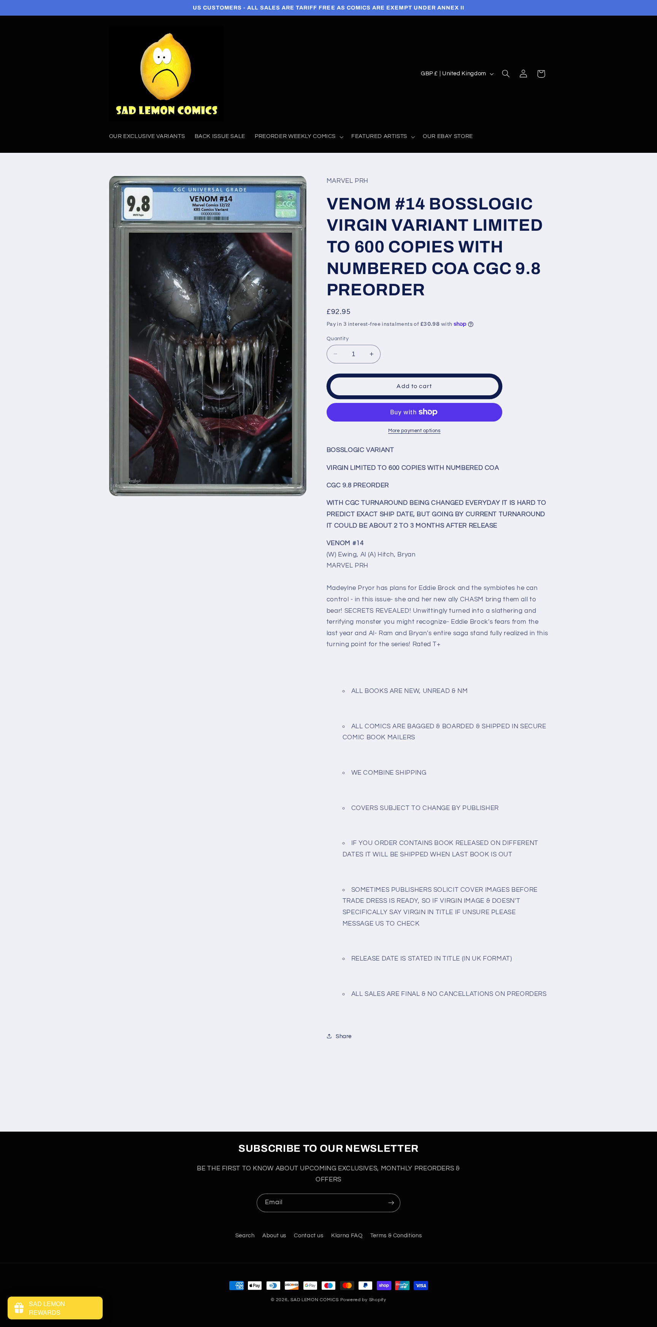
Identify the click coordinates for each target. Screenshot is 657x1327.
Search (245, 1235)
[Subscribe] (391, 1203)
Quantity (338, 338)
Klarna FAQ (346, 1235)
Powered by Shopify (363, 1300)
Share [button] (344, 1036)
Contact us (308, 1235)
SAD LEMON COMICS (314, 1300)
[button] (298, 136)
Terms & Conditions (396, 1235)
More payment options (414, 430)
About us (274, 1235)
